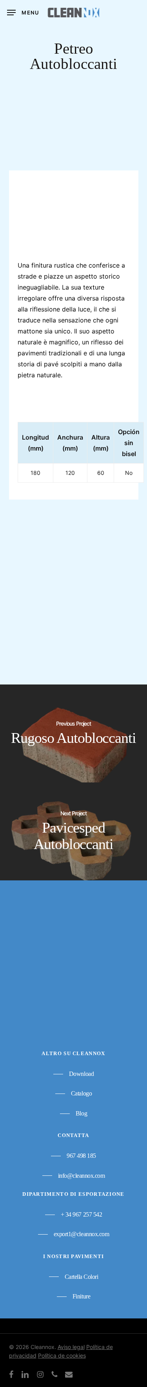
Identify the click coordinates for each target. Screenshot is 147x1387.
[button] (23, 12)
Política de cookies (62, 1355)
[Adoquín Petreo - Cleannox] (69, 584)
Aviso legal (71, 1347)
